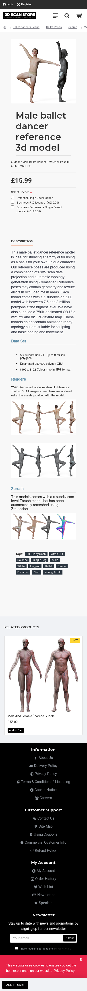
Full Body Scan (36, 554)
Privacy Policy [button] (64, 970)
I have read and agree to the (45, 948)
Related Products (21, 627)
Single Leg (40, 560)
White (21, 566)
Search (72, 27)
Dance (62, 566)
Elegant (35, 566)
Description (22, 241)
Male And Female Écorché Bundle (31, 716)
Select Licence (20, 192)
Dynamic (23, 572)
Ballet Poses (54, 27)
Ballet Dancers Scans (26, 27)
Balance (22, 560)
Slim (36, 572)
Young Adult (53, 572)
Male (55, 560)
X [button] (81, 959)
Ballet (48, 566)
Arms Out (57, 554)
